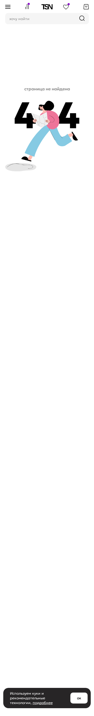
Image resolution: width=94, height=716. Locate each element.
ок (79, 698)
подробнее (43, 702)
